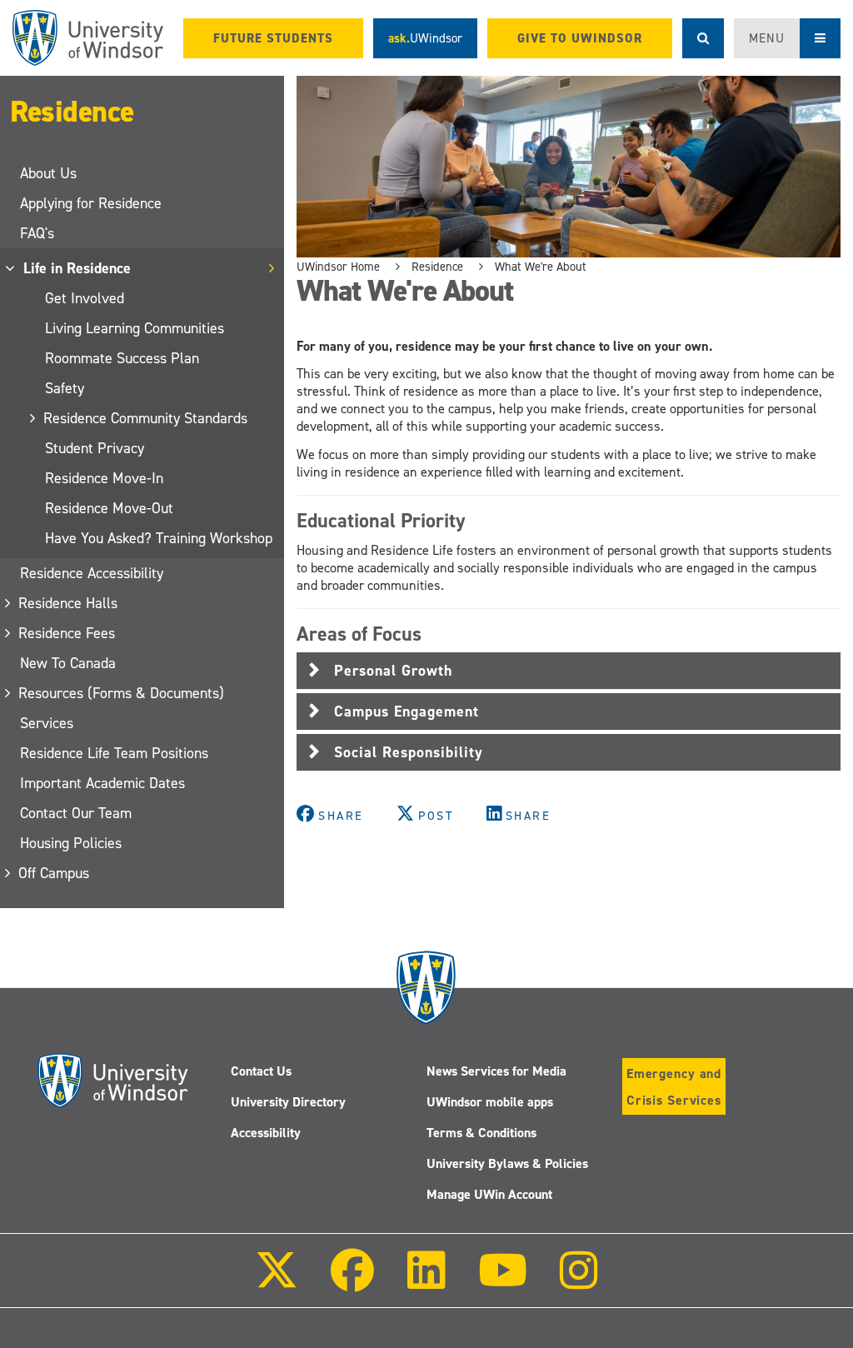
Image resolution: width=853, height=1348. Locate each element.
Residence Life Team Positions (114, 753)
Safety (64, 388)
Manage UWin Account (489, 1194)
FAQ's (37, 233)
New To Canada (68, 663)
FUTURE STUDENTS (273, 38)
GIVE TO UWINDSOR (579, 38)
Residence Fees (67, 633)
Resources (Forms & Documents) (122, 693)
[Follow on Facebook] (352, 1282)
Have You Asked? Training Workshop (158, 538)
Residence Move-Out (109, 508)
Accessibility (266, 1132)
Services (46, 723)
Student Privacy (94, 448)
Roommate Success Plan (122, 358)
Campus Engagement (406, 711)
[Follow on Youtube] (502, 1282)
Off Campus (54, 873)
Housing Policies (71, 843)
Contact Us (261, 1071)
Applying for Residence (91, 203)
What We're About (540, 266)
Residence (72, 112)
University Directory (288, 1102)
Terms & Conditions (481, 1132)
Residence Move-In (104, 478)
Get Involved (84, 298)
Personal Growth (393, 671)
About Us (48, 173)
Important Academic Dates (102, 783)
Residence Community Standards (146, 418)
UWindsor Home (338, 266)
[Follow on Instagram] (579, 1282)
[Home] (87, 38)
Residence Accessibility (91, 573)
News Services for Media (496, 1071)
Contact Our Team (76, 813)
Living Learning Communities (134, 328)
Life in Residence (78, 268)
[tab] (569, 670)
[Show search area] (703, 38)
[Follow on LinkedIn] (426, 1282)
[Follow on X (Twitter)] (276, 1282)
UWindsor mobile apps (489, 1102)
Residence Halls (68, 603)
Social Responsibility (408, 752)
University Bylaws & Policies (507, 1163)
